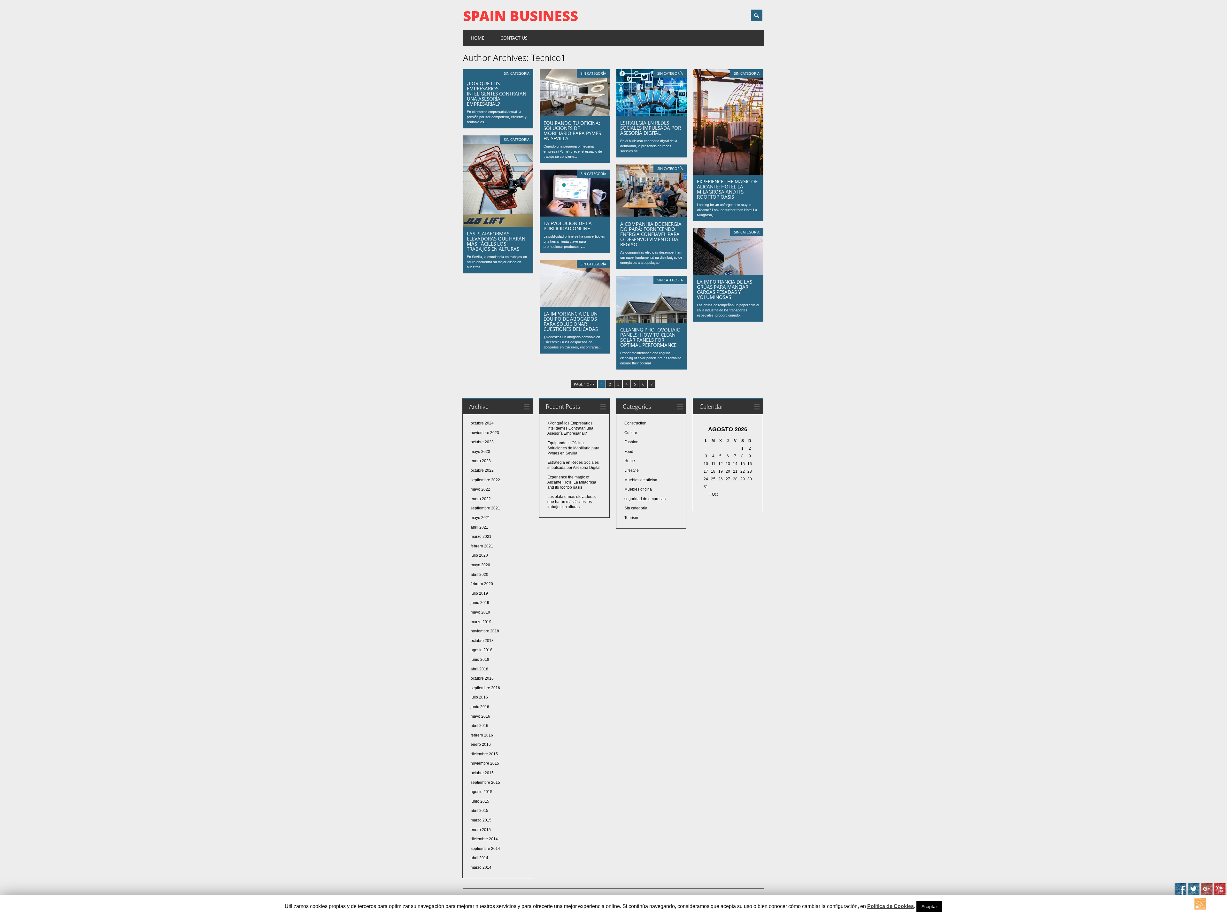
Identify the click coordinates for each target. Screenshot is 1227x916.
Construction (635, 423)
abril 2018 (479, 669)
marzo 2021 (481, 536)
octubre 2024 (482, 423)
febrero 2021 (482, 546)
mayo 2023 (480, 451)
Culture (630, 433)
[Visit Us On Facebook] (1180, 893)
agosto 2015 (481, 792)
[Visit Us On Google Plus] (1206, 893)
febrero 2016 (482, 735)
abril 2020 (479, 574)
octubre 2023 (482, 442)
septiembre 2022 (485, 480)
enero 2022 (481, 499)
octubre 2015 (482, 773)
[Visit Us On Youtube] (1219, 893)
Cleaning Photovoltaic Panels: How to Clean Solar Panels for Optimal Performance (650, 337)
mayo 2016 (480, 716)
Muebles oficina (638, 489)
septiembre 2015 (485, 782)
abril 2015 (479, 810)
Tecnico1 (548, 57)
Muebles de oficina (640, 480)
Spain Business (520, 15)
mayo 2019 (480, 612)
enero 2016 (481, 744)
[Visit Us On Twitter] (1193, 893)
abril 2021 (479, 527)
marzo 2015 (481, 820)
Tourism (631, 517)
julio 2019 (479, 593)
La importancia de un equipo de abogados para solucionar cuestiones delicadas (571, 321)
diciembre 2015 (484, 754)
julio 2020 (479, 555)
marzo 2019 (481, 622)
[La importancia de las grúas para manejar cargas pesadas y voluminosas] (728, 273)
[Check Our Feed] (1200, 908)
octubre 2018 (482, 640)
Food (628, 451)
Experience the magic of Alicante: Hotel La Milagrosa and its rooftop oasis (727, 189)
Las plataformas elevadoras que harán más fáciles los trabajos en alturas (496, 241)
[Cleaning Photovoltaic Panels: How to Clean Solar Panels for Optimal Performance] (651, 321)
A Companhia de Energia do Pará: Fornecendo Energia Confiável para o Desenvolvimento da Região (651, 234)
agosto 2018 (481, 650)
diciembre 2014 (484, 839)
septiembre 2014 (485, 848)
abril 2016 (479, 725)
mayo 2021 (480, 517)
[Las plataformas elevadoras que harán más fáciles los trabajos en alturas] (498, 225)
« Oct (713, 494)
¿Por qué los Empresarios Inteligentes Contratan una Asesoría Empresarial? (496, 93)
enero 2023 (481, 461)
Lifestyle (631, 470)
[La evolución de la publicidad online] (575, 215)
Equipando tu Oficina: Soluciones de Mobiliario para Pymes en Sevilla (572, 130)
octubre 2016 (482, 678)
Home (477, 38)
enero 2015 (481, 830)
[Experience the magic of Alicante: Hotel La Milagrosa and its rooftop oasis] (728, 173)
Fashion (631, 442)
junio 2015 (480, 801)
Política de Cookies (890, 906)
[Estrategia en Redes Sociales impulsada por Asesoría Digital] (651, 114)
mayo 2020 (480, 565)
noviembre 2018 (485, 631)
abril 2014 (479, 858)
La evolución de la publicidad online (568, 226)
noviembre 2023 (485, 433)
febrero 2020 (482, 584)
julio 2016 (479, 697)
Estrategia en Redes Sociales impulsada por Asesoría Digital (650, 127)
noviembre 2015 (485, 763)
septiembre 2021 (485, 508)
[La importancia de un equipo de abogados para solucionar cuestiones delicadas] (575, 305)
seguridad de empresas (645, 499)
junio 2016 (480, 707)
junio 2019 (480, 602)
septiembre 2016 (485, 688)
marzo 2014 (481, 867)
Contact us (514, 38)
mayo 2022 (480, 489)
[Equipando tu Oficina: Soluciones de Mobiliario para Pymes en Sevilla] (575, 114)
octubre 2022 (482, 470)
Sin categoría (516, 73)
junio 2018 (480, 659)
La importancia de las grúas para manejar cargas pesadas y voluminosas (724, 289)
